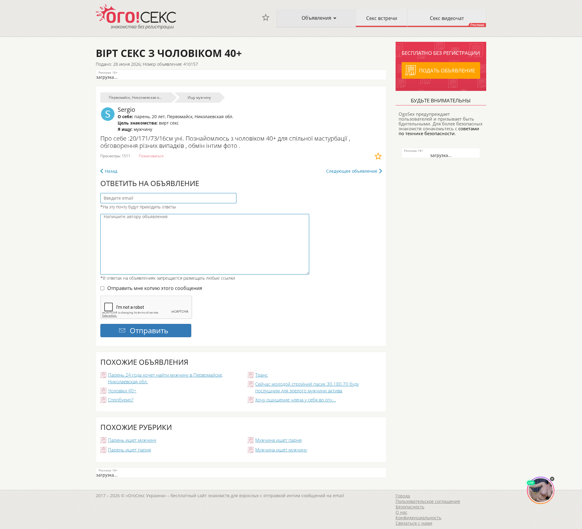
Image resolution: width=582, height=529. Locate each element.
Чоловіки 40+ (122, 391)
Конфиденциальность (418, 518)
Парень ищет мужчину (132, 440)
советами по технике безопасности (439, 130)
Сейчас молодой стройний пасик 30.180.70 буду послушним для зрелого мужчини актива (307, 387)
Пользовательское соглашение (428, 501)
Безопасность (410, 507)
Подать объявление (447, 70)
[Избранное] (265, 17)
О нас (401, 512)
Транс (261, 375)
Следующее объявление (351, 171)
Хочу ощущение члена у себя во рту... (295, 400)
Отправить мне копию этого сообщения (154, 288)
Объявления (316, 18)
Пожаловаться (151, 155)
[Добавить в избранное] (378, 156)
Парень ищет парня (129, 450)
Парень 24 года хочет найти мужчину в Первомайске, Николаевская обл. (165, 378)
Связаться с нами (414, 523)
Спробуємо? (120, 400)
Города (403, 496)
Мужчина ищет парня (278, 440)
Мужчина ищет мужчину (281, 450)
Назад (111, 171)
